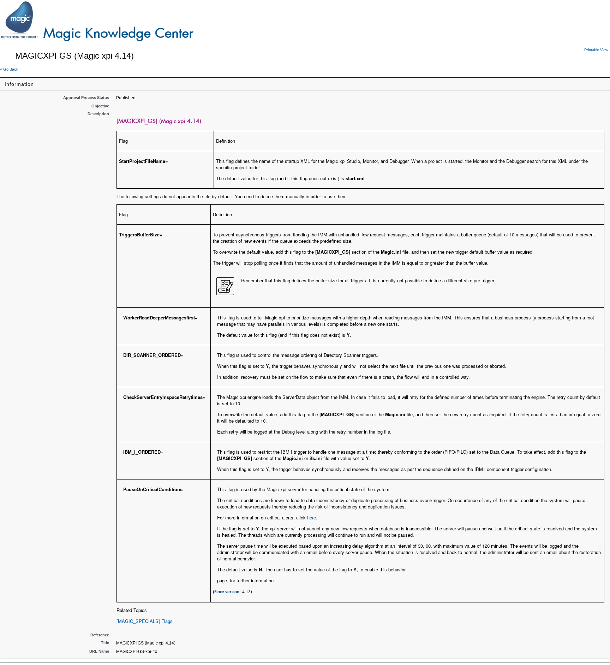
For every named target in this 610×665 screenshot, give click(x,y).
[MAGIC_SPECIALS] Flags (144, 621)
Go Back (10, 69)
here (311, 517)
